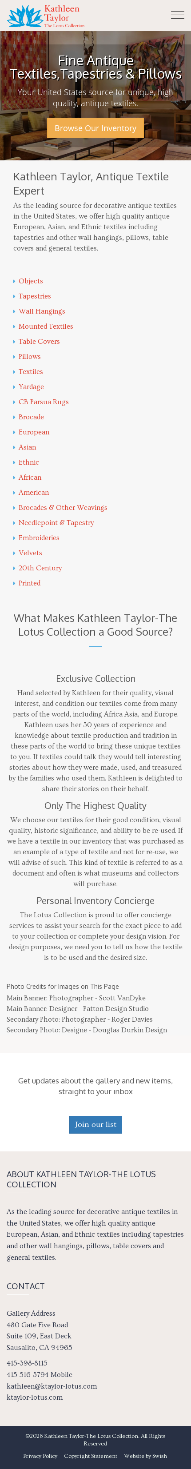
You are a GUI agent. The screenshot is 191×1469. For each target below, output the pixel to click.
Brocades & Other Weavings (63, 508)
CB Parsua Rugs (44, 402)
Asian (27, 447)
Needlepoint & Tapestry (56, 523)
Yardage (31, 387)
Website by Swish (145, 1456)
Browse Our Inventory (95, 128)
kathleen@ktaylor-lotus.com (52, 1386)
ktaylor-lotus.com (35, 1397)
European (34, 432)
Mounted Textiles (46, 326)
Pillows (30, 357)
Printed (29, 583)
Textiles (31, 372)
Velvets (30, 553)
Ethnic (29, 462)
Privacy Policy (40, 1456)
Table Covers (39, 342)
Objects (31, 281)
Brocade (31, 417)
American (34, 493)
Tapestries (35, 296)
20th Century (40, 568)
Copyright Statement (90, 1456)
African (30, 478)
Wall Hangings (42, 311)
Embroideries (39, 538)
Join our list (95, 1124)
